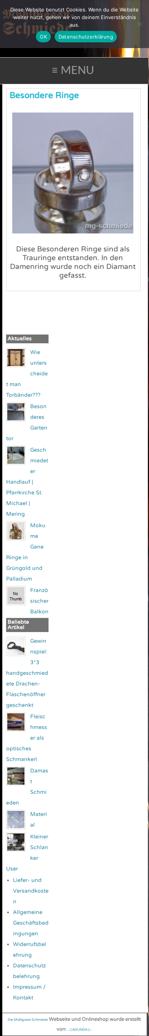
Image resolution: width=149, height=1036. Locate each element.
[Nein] (139, 24)
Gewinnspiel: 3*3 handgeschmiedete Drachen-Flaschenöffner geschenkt (27, 673)
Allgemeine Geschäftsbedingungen (31, 923)
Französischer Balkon (39, 601)
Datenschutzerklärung (85, 37)
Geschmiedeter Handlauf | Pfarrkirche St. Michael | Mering (27, 482)
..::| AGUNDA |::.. (80, 1030)
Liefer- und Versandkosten (31, 891)
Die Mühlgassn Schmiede (28, 1020)
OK (43, 37)
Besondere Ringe (44, 95)
